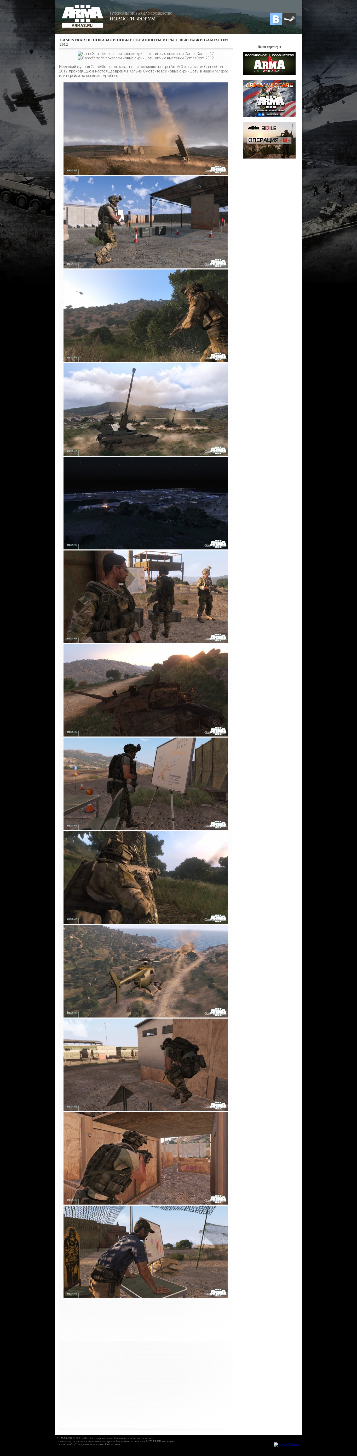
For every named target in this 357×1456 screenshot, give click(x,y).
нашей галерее (215, 71)
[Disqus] (146, 1364)
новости (122, 18)
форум (146, 18)
